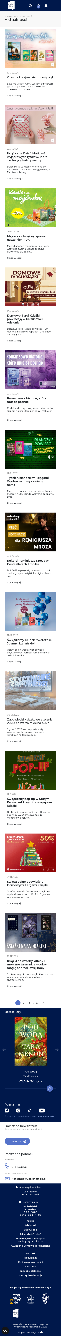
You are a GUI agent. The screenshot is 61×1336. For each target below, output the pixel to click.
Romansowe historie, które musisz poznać (26, 400)
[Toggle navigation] (30, 5)
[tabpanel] (30, 1053)
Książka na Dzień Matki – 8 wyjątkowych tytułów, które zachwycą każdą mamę (27, 157)
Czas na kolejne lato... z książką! (30, 77)
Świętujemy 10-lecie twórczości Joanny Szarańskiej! (29, 641)
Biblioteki (30, 1225)
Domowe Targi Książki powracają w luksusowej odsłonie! (25, 319)
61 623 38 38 (19, 1167)
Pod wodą (30, 1071)
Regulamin (30, 1257)
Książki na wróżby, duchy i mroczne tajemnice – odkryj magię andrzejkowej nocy (27, 964)
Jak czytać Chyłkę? (30, 1234)
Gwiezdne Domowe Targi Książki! (30, 1245)
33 (37, 1002)
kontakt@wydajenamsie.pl (28, 1178)
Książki (31, 1221)
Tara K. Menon (30, 1076)
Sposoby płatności (30, 1271)
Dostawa (30, 1266)
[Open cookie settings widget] (5, 1330)
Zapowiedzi (30, 1229)
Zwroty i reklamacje (30, 1275)
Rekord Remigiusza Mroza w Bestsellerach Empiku (28, 562)
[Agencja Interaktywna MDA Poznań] (40, 1332)
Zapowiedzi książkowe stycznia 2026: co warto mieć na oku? (30, 721)
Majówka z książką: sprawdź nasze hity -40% (27, 238)
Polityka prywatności (30, 1262)
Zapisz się (15, 1141)
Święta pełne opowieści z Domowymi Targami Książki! (27, 883)
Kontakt (30, 1253)
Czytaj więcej (14, 95)
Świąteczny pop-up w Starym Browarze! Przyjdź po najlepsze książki (29, 802)
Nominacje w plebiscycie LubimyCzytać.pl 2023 (30, 1240)
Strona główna (11, 16)
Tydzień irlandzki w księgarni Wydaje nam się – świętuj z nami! (28, 481)
